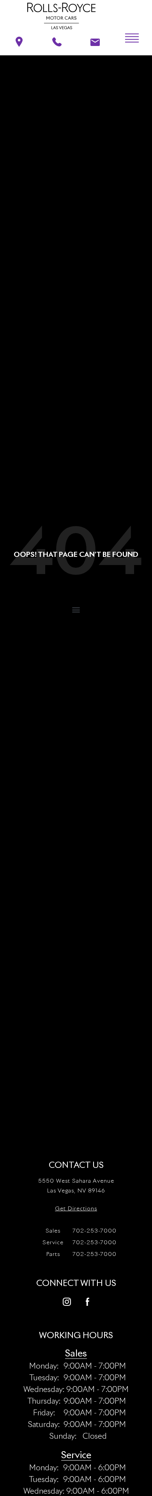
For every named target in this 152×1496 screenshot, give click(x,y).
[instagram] (67, 1301)
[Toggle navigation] (126, 38)
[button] (76, 609)
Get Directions (76, 1209)
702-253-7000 (81, 1231)
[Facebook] (87, 1301)
